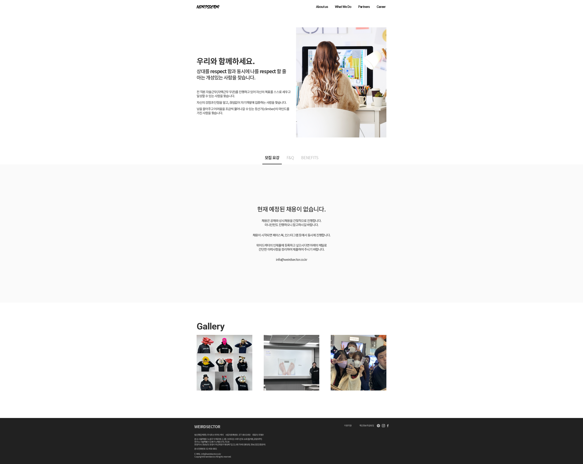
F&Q (290, 157)
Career (381, 7)
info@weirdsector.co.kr (291, 259)
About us (322, 7)
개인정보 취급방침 (366, 425)
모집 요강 (272, 157)
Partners (364, 7)
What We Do (343, 7)
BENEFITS (309, 157)
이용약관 (347, 425)
